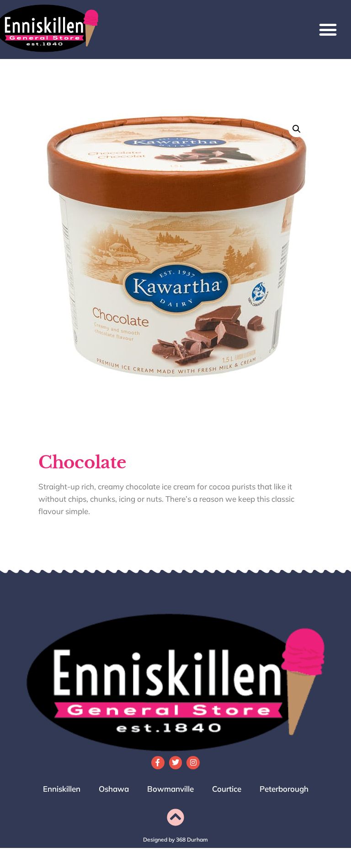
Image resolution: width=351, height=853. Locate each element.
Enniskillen (61, 789)
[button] (328, 30)
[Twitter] (175, 762)
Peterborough (284, 789)
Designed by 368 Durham (175, 839)
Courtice (226, 789)
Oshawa (114, 789)
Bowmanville (170, 789)
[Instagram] (193, 762)
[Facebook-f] (158, 762)
